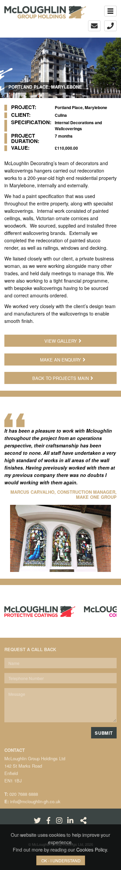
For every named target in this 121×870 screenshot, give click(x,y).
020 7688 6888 (23, 794)
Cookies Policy (91, 849)
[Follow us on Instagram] (59, 820)
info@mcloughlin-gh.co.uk (35, 801)
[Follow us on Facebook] (48, 820)
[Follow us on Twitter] (37, 820)
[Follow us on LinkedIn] (70, 820)
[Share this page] (83, 820)
